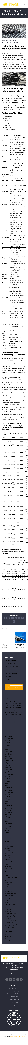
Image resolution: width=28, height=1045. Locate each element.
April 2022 (7, 799)
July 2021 (7, 816)
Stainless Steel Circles (11, 673)
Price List (7, 889)
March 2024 (8, 767)
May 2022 (7, 798)
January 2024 (8, 771)
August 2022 (8, 794)
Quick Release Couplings (11, 893)
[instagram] (17, 979)
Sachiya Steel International (9, 606)
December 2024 (9, 754)
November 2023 (9, 772)
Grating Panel (8, 868)
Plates (6, 888)
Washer (7, 934)
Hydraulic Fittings (9, 870)
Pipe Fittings (8, 884)
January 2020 (8, 828)
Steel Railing (8, 918)
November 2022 (9, 789)
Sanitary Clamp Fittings (11, 898)
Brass (6, 844)
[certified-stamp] (14, 1013)
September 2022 (9, 792)
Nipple (6, 880)
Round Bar (7, 897)
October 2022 (8, 790)
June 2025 (7, 744)
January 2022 (8, 805)
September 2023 (9, 774)
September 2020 (9, 825)
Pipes (6, 886)
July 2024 (7, 763)
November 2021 (9, 808)
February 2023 (8, 785)
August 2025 (8, 740)
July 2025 (7, 742)
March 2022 (8, 801)
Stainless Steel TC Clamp (11, 916)
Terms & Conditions (14, 1036)
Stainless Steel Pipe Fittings (12, 666)
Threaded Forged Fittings (11, 924)
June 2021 (7, 817)
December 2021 (9, 807)
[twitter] (6, 979)
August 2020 (8, 826)
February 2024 (8, 769)
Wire (6, 938)
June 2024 (7, 765)
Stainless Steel (8, 909)
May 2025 (7, 745)
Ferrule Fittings (8, 861)
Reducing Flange (9, 895)
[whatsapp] (21, 979)
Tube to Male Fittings (10, 927)
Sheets (6, 902)
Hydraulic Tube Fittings (11, 871)
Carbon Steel (8, 848)
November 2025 (9, 735)
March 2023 (8, 783)
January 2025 (8, 753)
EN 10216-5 (8, 857)
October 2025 (8, 736)
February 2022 (8, 803)
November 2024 (9, 756)
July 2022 (7, 796)
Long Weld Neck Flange (11, 877)
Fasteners (7, 859)
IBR (6, 873)
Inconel (7, 875)
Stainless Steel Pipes (9, 64)
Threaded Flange (9, 922)
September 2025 (9, 738)
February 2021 (8, 821)
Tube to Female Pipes (10, 925)
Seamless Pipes (9, 670)
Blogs (6, 608)
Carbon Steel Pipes (10, 663)
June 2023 (7, 780)
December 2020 (9, 823)
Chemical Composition (10, 852)
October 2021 (8, 810)
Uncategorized (8, 931)
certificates (7, 850)
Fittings (7, 862)
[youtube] (14, 979)
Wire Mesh (7, 940)
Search (7, 687)
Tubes (6, 929)
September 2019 (9, 832)
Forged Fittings (8, 866)
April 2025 (7, 747)
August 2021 (8, 814)
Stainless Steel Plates (11, 660)
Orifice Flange (8, 882)
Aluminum (7, 841)
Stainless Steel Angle (10, 911)
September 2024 (9, 760)
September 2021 (9, 812)
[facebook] (10, 979)
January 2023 (8, 787)
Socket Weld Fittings (10, 904)
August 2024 (8, 762)
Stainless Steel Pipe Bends (11, 915)
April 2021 (7, 819)
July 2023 (7, 778)
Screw (6, 900)
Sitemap (14, 1038)
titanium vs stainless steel (7, 643)
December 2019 (9, 830)
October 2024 (8, 758)
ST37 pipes (8, 907)
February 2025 (8, 751)
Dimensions (8, 855)
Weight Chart (8, 936)
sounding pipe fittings (10, 906)
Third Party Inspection (10, 920)
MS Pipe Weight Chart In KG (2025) (20, 637)
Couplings (7, 853)
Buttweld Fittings (10, 676)
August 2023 (8, 776)
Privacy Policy (8, 891)
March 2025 (8, 749)
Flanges (8, 679)
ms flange (7, 879)
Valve (6, 933)
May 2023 (7, 781)
